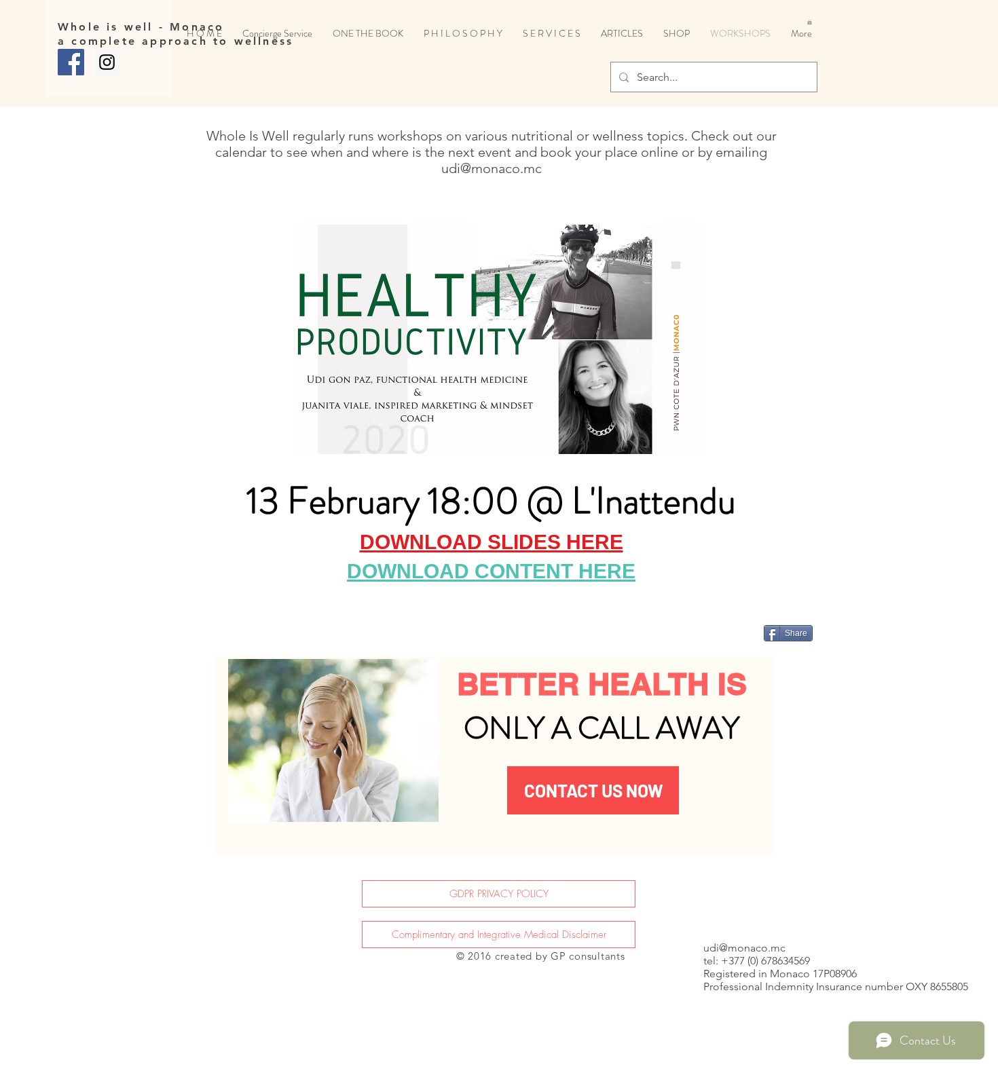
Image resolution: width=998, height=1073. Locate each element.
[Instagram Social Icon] (107, 62)
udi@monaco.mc (491, 168)
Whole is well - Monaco (141, 26)
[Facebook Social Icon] (71, 62)
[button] (809, 21)
